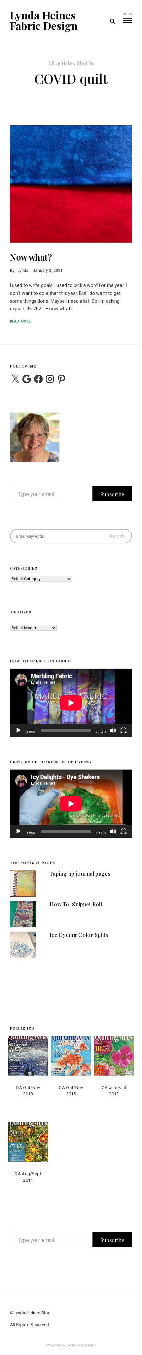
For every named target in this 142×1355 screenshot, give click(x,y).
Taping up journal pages (80, 873)
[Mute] (113, 734)
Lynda (23, 270)
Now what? (31, 257)
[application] (71, 703)
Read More (20, 321)
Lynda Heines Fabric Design (44, 20)
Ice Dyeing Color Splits (79, 934)
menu (127, 14)
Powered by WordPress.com (71, 1345)
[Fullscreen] (123, 734)
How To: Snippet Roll (76, 904)
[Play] (18, 734)
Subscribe (112, 494)
